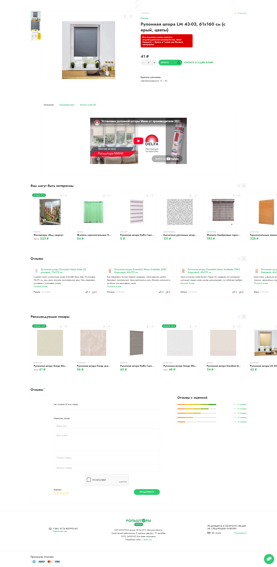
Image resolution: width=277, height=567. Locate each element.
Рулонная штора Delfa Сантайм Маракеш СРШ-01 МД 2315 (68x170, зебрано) (137, 366)
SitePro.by (148, 539)
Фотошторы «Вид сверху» (48, 235)
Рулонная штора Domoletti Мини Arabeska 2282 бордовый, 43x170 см (140, 271)
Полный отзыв (40, 286)
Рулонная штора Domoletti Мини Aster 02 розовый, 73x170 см (63, 271)
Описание (49, 104)
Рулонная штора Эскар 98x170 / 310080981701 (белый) (180, 366)
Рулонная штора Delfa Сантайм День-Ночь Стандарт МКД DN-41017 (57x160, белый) (137, 235)
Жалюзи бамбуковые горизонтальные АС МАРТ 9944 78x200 (224, 235)
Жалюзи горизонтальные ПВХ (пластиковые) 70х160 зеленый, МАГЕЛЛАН (94, 235)
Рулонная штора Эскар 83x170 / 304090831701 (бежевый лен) (51, 366)
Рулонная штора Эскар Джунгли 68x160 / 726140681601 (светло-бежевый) (94, 366)
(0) (94, 104)
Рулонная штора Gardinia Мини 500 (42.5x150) (224, 366)
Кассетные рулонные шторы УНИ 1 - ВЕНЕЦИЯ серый (180, 235)
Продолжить (147, 492)
